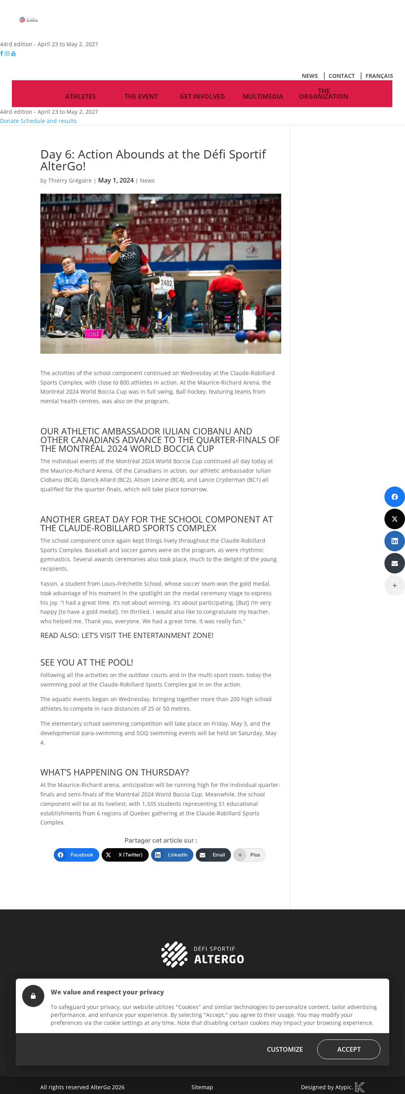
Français (379, 75)
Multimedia (263, 96)
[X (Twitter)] (394, 519)
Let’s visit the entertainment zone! (147, 635)
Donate (9, 120)
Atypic (343, 1087)
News (310, 75)
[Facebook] (394, 497)
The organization (323, 94)
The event (141, 96)
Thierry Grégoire (70, 180)
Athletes (80, 96)
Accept (349, 1049)
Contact (342, 75)
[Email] (394, 563)
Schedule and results (49, 120)
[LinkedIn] (394, 541)
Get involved (202, 96)
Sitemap (202, 1087)
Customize (285, 1049)
